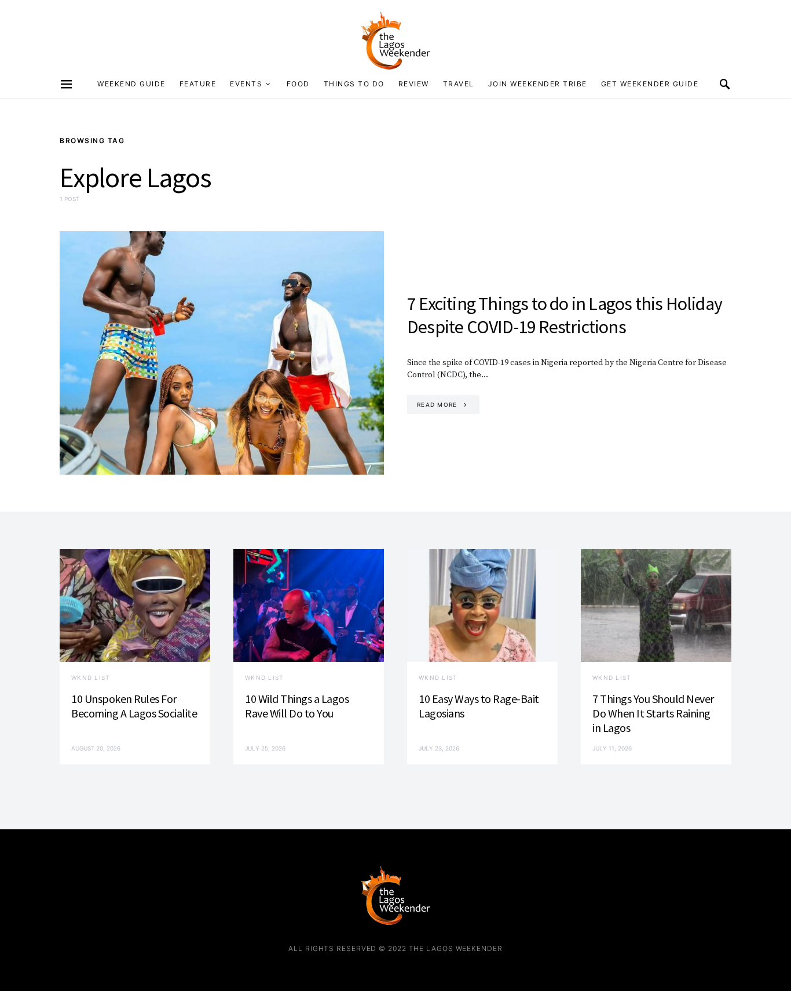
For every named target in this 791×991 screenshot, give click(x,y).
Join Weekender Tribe (537, 83)
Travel (458, 83)
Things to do (354, 83)
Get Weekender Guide (650, 83)
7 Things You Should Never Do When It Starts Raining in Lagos (653, 713)
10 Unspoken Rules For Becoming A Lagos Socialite (134, 705)
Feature (198, 83)
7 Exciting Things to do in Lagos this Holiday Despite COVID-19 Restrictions (564, 315)
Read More (437, 404)
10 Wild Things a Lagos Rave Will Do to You (297, 705)
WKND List (90, 677)
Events (246, 83)
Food (298, 83)
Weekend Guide (131, 83)
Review (413, 83)
